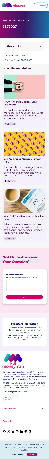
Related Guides (14, 21)
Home (5, 21)
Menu (43, 5)
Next (24, 297)
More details (17, 454)
